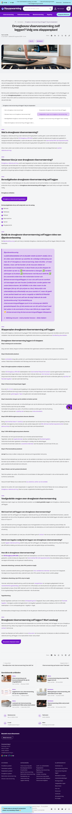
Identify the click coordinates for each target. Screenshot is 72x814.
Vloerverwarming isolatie (42, 776)
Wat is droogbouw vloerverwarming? (13, 110)
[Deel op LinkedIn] (55, 35)
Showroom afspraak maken (11, 642)
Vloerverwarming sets (26, 765)
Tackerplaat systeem (6, 768)
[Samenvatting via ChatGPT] (65, 35)
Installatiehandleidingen (61, 778)
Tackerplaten (39, 772)
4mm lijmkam (46, 374)
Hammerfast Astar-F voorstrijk (14, 421)
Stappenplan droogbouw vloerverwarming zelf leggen (52, 110)
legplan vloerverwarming (13, 543)
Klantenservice (67, 2)
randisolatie (8, 359)
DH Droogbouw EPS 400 (25, 138)
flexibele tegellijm (6, 379)
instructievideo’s (37, 411)
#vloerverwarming (13, 312)
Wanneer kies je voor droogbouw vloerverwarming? (17, 114)
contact (41, 534)
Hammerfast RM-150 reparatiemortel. (57, 140)
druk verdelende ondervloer (41, 570)
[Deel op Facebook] (51, 35)
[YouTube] (62, 809)
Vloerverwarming (8, 14)
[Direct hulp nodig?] (69, 407)
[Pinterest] (58, 809)
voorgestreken (38, 583)
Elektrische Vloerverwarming (27, 774)
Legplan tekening (24, 780)
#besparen (47, 312)
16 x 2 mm (10, 389)
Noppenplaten (39, 768)
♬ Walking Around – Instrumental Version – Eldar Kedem (25, 318)
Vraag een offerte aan (63, 14)
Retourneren (58, 786)
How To (31, 41)
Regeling (49, 14)
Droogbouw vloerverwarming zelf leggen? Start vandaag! (53, 118)
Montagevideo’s (59, 780)
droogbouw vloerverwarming (9, 489)
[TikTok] (65, 809)
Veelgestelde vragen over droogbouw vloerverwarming (53, 114)
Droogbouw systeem (6, 773)
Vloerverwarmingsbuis (42, 780)
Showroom (59, 2)
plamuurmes (5, 426)
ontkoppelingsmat (30, 600)
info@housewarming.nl (13, 724)
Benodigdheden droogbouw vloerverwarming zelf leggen (18, 118)
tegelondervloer (18, 439)
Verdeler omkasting (41, 774)
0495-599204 (46, 717)
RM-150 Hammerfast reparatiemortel (52, 424)
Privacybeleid (44, 806)
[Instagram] (55, 809)
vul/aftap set (19, 411)
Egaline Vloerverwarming (26, 772)
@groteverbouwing (8, 241)
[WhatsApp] (69, 809)
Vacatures (57, 793)
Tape (20, 394)
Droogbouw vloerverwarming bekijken (14, 199)
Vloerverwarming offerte (61, 768)
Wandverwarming (38, 14)
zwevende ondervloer (27, 443)
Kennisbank (20, 22)
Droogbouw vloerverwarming (9, 163)
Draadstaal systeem (6, 765)
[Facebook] (51, 809)
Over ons (57, 788)
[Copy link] (69, 35)
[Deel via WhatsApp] (58, 35)
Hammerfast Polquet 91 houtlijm (40, 371)
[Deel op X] (62, 35)
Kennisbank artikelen (60, 775)
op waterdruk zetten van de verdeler (36, 481)
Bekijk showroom (7, 737)
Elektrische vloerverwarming (8, 776)
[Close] (30, 808)
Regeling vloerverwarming (42, 770)
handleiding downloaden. (59, 335)
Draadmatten (23, 770)
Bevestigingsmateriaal (26, 768)
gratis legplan (15, 394)
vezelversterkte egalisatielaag (10, 585)
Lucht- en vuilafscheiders (42, 765)
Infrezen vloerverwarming (8, 778)
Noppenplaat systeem (6, 771)
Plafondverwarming (23, 14)
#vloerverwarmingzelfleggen (32, 312)
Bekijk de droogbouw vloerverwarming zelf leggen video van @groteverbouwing (19, 122)
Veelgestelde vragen (60, 783)
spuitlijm (66, 376)
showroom (31, 633)
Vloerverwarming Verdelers (43, 778)
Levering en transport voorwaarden (35, 810)
